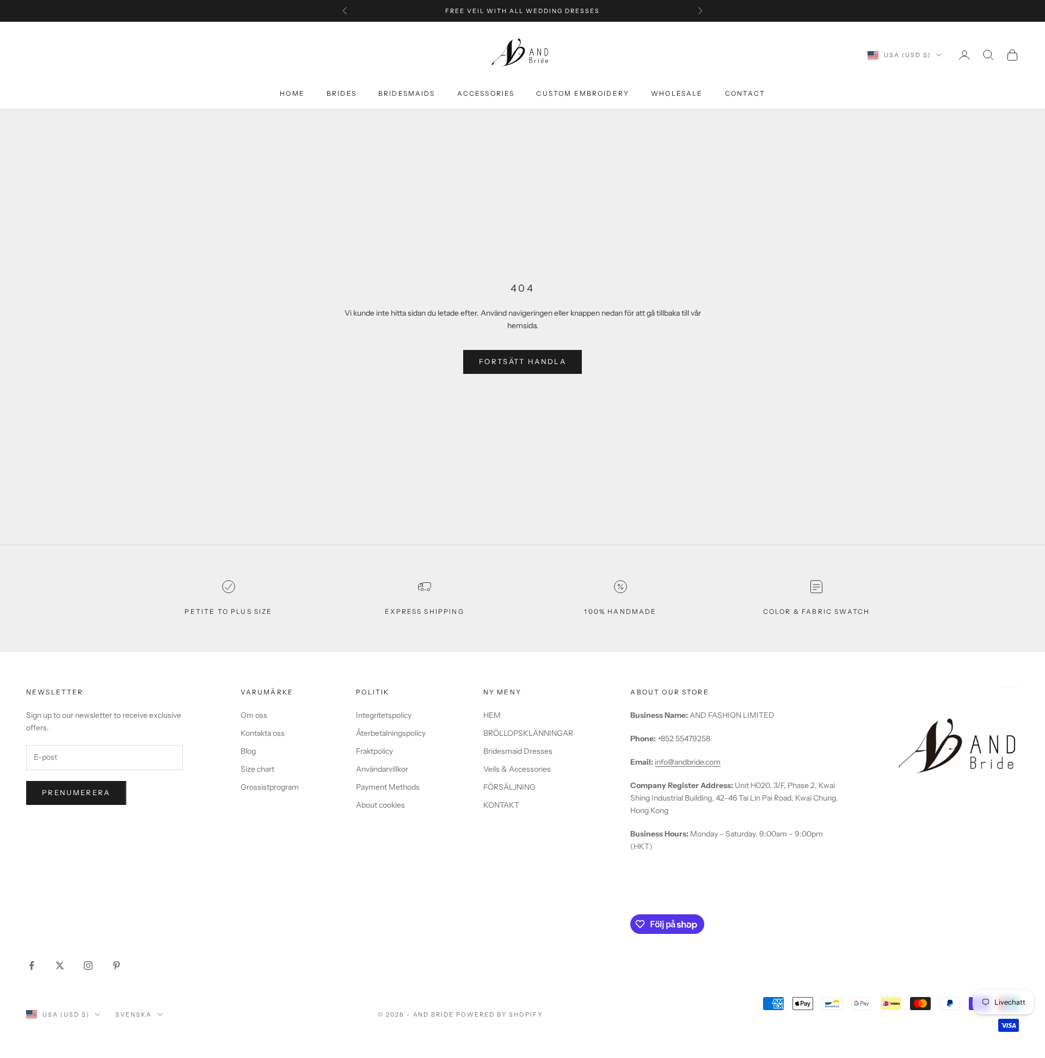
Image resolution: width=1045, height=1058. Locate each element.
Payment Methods (388, 787)
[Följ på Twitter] (59, 965)
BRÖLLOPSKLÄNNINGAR (528, 733)
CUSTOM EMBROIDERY (582, 93)
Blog (248, 751)
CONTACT (745, 93)
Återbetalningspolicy (391, 733)
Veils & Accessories (517, 769)
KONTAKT (501, 805)
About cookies (380, 805)
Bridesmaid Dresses (517, 751)
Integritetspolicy (383, 715)
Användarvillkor (382, 769)
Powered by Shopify (499, 1014)
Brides (341, 93)
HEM (492, 715)
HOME (292, 93)
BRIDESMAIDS (406, 93)
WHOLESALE (677, 93)
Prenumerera (76, 792)
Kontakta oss (263, 733)
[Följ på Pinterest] (116, 965)
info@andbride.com (688, 762)
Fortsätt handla (522, 361)
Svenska (133, 1014)
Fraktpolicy (374, 751)
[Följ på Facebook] (31, 965)
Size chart (257, 769)
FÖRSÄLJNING (509, 787)
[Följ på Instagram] (88, 965)
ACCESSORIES (486, 93)
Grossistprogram (270, 787)
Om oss (254, 715)
